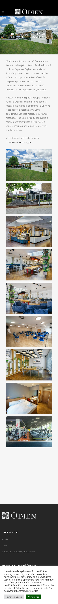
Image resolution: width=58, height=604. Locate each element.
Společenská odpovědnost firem (18, 551)
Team (5, 545)
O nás (5, 539)
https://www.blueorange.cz (19, 142)
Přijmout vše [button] (33, 596)
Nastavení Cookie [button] (14, 596)
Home (13, 37)
